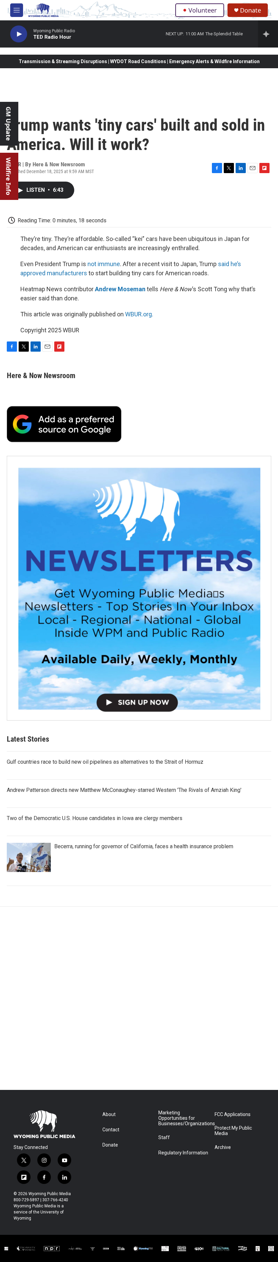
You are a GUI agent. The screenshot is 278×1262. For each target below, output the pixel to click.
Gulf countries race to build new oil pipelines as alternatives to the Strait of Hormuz (105, 762)
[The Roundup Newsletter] (139, 588)
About (109, 1114)
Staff (164, 1137)
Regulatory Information (183, 1152)
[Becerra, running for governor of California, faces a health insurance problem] (29, 857)
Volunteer (202, 10)
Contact (110, 1129)
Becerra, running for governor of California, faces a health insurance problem (143, 846)
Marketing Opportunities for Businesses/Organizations (183, 1118)
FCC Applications (233, 1114)
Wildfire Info (8, 176)
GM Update (8, 124)
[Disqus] (139, 998)
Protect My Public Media (233, 1131)
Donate (250, 10)
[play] (18, 34)
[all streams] (268, 34)
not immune (103, 263)
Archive (223, 1147)
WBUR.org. (139, 314)
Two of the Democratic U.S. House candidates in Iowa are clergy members (94, 818)
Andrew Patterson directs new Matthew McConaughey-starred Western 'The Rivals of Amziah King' (124, 790)
